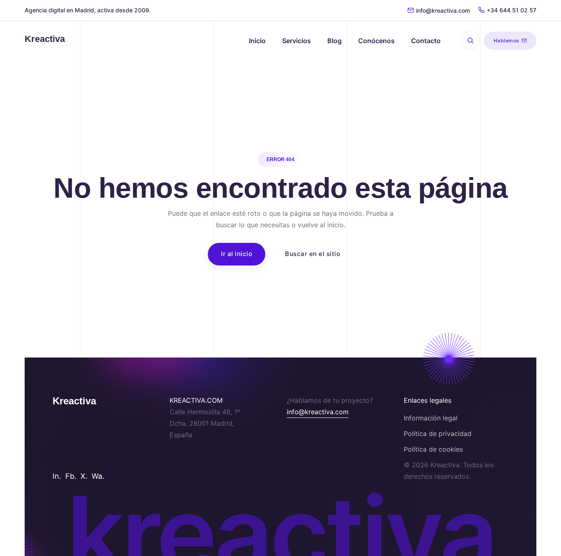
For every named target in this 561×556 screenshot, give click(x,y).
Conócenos (376, 41)
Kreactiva (74, 400)
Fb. (70, 476)
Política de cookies (433, 449)
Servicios (296, 41)
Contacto (426, 41)
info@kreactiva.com (443, 10)
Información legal (431, 418)
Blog (334, 41)
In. (57, 476)
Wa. (98, 476)
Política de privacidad (437, 433)
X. (83, 476)
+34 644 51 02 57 (511, 10)
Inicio (257, 41)
